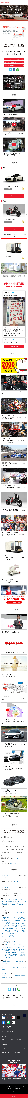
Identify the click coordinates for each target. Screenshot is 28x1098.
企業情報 (4, 1036)
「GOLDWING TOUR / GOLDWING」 (13, 947)
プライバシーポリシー (17, 1086)
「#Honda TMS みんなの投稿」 (9, 967)
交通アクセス (13, 863)
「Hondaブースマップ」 (7, 963)
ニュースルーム (18, 1044)
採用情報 (4, 1049)
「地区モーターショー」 (7, 875)
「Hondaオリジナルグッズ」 (18, 961)
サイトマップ (7, 1086)
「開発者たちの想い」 (7, 961)
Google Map (16, 858)
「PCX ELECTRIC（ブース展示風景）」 (16, 904)
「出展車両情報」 (6, 973)
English (4, 1056)
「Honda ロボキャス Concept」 (11, 944)
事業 (16, 1036)
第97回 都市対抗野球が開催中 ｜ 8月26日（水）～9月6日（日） (14, 1079)
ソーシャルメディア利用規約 (14, 1088)
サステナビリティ (18, 1039)
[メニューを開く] (25, 2)
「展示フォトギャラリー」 (19, 881)
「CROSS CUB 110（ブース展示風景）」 (15, 926)
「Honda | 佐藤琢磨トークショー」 (12, 899)
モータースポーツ (6, 1052)
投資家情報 (4, 1044)
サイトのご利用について (14, 1091)
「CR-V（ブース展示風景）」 (8, 918)
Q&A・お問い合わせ (19, 1049)
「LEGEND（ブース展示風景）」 (14, 920)
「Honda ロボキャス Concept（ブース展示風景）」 (13, 917)
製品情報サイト (18, 1052)
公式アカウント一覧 (6, 1031)
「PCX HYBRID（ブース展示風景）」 (13, 930)
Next (26, 181)
